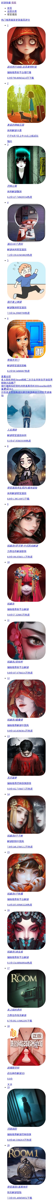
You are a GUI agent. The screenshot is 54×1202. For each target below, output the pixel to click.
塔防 (42, 392)
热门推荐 (6, 20)
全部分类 (12, 11)
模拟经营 (13, 386)
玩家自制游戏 (27, 392)
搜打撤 (4, 386)
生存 (35, 379)
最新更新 (15, 20)
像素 (3, 389)
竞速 (46, 392)
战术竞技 (11, 392)
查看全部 (6, 376)
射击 (40, 379)
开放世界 (48, 379)
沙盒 (3, 392)
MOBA (9, 389)
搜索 (13, 2)
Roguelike (42, 386)
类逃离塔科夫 (30, 386)
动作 (49, 386)
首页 (9, 8)
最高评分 (25, 20)
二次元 (29, 379)
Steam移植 (21, 379)
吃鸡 (20, 386)
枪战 (18, 392)
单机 (13, 379)
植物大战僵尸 (8, 383)
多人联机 (6, 379)
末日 (37, 392)
